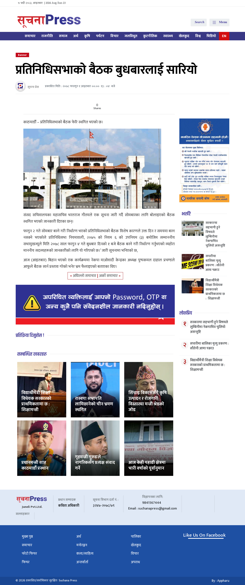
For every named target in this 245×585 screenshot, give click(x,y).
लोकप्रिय (185, 313)
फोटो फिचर (29, 554)
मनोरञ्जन (81, 545)
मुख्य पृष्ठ (27, 537)
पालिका (136, 537)
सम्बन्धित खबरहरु (32, 354)
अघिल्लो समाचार (85, 276)
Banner (22, 55)
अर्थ (75, 36)
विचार (114, 36)
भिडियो (211, 36)
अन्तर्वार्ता (82, 562)
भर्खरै (186, 214)
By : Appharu (220, 581)
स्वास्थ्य (168, 36)
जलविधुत (130, 36)
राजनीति (47, 36)
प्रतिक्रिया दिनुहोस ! (30, 335)
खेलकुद (184, 36)
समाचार (30, 36)
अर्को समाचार (109, 276)
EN (224, 36)
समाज (63, 36)
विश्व (198, 36)
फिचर (25, 562)
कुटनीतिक (150, 36)
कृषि (87, 36)
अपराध (135, 562)
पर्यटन (100, 36)
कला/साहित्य (84, 554)
